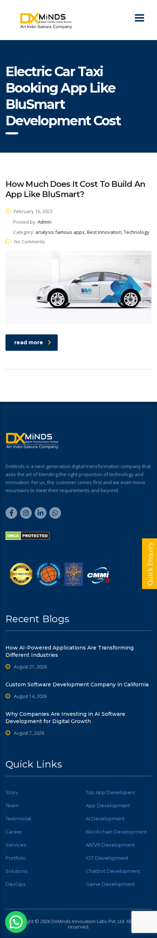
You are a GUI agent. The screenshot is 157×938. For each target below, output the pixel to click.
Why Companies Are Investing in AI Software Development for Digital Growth (65, 718)
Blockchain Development (116, 832)
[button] (16, 922)
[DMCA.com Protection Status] (27, 535)
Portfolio (15, 858)
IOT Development (107, 858)
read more (28, 342)
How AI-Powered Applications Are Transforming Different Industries (69, 651)
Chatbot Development (113, 871)
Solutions (16, 871)
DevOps (15, 884)
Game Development (110, 884)
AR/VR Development (110, 845)
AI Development (105, 818)
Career (13, 832)
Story (11, 792)
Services (15, 845)
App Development (108, 805)
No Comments (29, 241)
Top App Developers (110, 792)
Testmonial (18, 818)
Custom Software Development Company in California (77, 684)
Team (12, 805)
